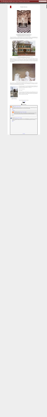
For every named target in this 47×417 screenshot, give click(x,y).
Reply (12, 109)
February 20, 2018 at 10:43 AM (18, 117)
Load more (24, 133)
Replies (13, 110)
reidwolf (13, 106)
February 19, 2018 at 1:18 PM (17, 106)
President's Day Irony (23, 6)
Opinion (25, 101)
